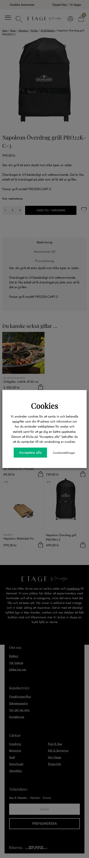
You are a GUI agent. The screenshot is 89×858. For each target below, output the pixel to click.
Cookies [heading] (44, 405)
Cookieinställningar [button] (64, 453)
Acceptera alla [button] (30, 452)
